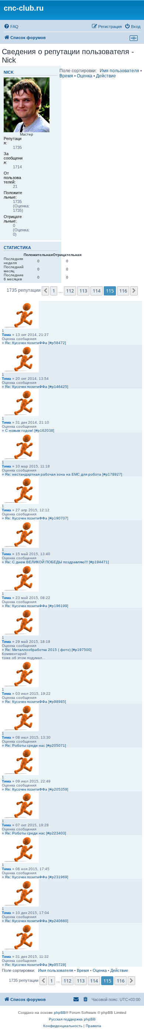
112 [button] (70, 290)
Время (66, 75)
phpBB (60, 1013)
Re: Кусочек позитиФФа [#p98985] (35, 702)
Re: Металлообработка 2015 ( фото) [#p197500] (48, 650)
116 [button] (123, 290)
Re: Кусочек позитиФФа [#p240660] (36, 921)
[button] (45, 290)
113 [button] (83, 290)
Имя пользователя (119, 70)
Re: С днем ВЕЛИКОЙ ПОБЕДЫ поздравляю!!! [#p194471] (57, 562)
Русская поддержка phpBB (72, 1019)
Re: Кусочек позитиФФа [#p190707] (36, 518)
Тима (6, 335)
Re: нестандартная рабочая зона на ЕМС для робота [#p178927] (63, 474)
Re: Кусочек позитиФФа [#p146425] (36, 387)
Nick (9, 72)
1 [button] (53, 290)
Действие (106, 75)
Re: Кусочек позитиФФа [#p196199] (36, 606)
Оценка (84, 75)
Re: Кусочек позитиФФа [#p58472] (35, 343)
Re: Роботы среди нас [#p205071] (35, 745)
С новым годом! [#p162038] (29, 430)
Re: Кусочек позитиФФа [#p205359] (36, 789)
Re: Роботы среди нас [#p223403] (35, 833)
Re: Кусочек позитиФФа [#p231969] (36, 877)
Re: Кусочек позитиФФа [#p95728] (35, 965)
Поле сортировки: (78, 70)
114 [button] (96, 290)
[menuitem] (11, 26)
